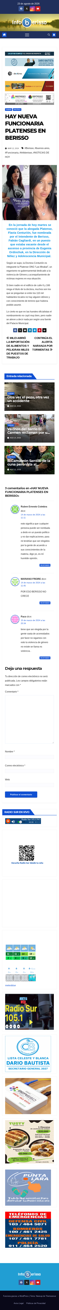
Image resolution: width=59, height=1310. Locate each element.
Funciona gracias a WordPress (16, 1296)
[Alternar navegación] (27, 34)
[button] (49, 34)
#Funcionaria (11, 152)
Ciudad (8, 109)
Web (7, 779)
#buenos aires (42, 148)
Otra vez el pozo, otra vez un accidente (28, 399)
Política (17, 109)
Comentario (11, 691)
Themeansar (51, 1296)
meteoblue (10, 985)
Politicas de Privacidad (35, 1303)
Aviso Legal (18, 1303)
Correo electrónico (15, 765)
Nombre (10, 751)
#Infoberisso (26, 152)
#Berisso (29, 148)
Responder (45, 565)
